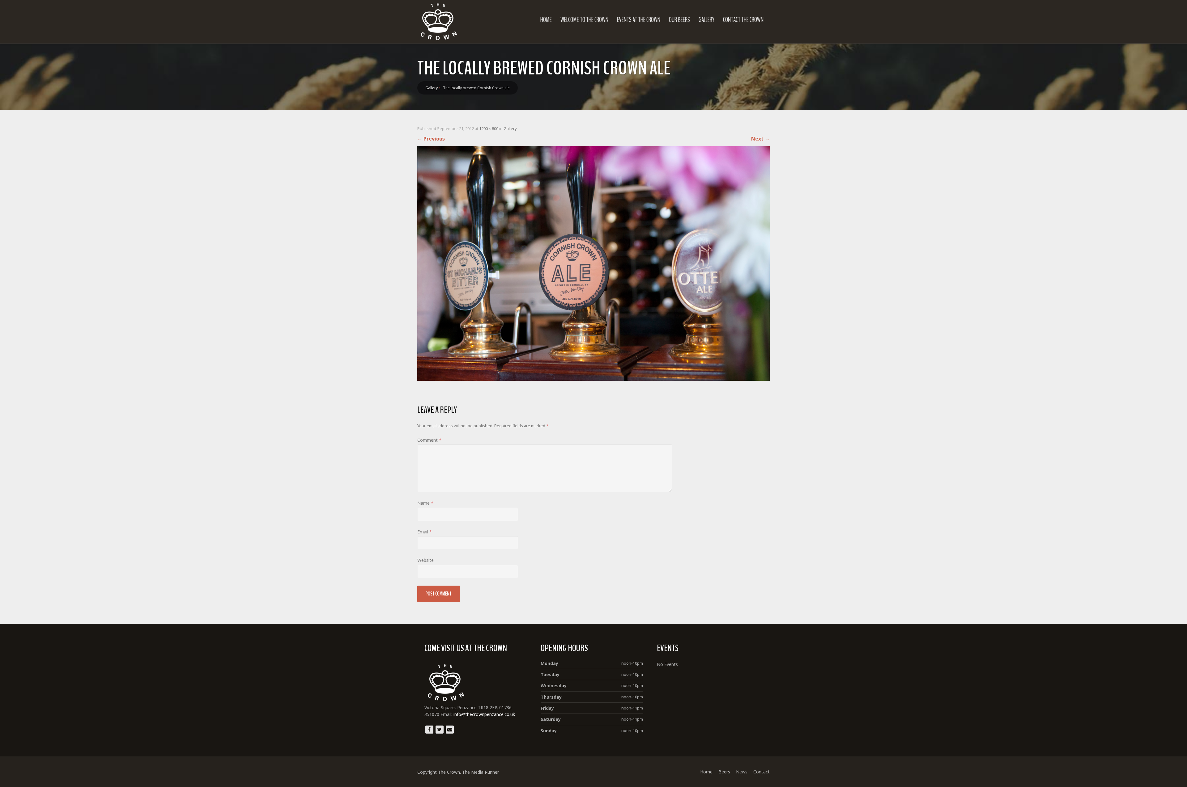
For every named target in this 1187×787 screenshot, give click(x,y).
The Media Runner (480, 772)
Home (546, 19)
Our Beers (679, 19)
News (741, 772)
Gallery (706, 19)
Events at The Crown (638, 19)
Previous (431, 138)
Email (424, 532)
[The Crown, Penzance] (439, 22)
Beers (724, 772)
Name (425, 503)
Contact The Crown (743, 19)
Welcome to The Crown (584, 19)
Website (425, 560)
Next (760, 138)
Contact (761, 772)
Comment (429, 440)
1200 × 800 (488, 128)
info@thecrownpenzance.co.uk (483, 714)
